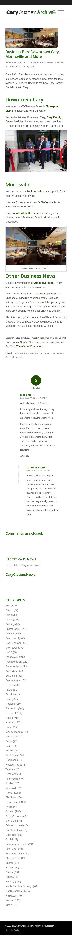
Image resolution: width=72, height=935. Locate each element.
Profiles (9, 750)
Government (12, 802)
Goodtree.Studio (12, 930)
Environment (12, 680)
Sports (9, 862)
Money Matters (14, 731)
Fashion (10, 694)
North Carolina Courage (18, 886)
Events (9, 685)
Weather (10, 769)
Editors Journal (14, 825)
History (9, 722)
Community (12, 666)
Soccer (9, 900)
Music (8, 619)
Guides (9, 783)
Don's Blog (11, 820)
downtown (45, 353)
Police (8, 806)
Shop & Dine (12, 858)
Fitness (9, 876)
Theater (9, 633)
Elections (10, 797)
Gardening (11, 708)
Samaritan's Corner (16, 844)
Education (11, 675)
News (8, 792)
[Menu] (61, 12)
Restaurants (12, 764)
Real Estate (12, 755)
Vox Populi (11, 848)
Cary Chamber (13, 642)
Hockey (9, 881)
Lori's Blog (11, 834)
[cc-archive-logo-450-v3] (29, 12)
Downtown (59, 62)
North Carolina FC (15, 890)
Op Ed (9, 839)
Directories (11, 773)
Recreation (11, 759)
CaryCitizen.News (20, 574)
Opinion (9, 811)
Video (8, 904)
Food (8, 699)
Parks (8, 741)
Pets (8, 745)
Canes (9, 872)
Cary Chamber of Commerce (26, 346)
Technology (11, 656)
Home (8, 727)
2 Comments (33, 62)
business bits (31, 353)
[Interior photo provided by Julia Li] (31, 38)
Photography (12, 628)
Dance (9, 610)
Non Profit (11, 736)
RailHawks (11, 895)
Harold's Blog (13, 830)
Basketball (11, 867)
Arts (7, 605)
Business (48, 62)
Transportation (13, 661)
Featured (9, 66)
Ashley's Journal (14, 816)
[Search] (53, 12)
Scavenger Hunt (14, 853)
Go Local (10, 713)
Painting (10, 624)
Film (7, 614)
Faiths (8, 689)
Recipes (10, 703)
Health (9, 717)
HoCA (8, 652)
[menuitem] (53, 12)
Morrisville (20, 66)
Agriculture (11, 670)
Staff (32, 66)
